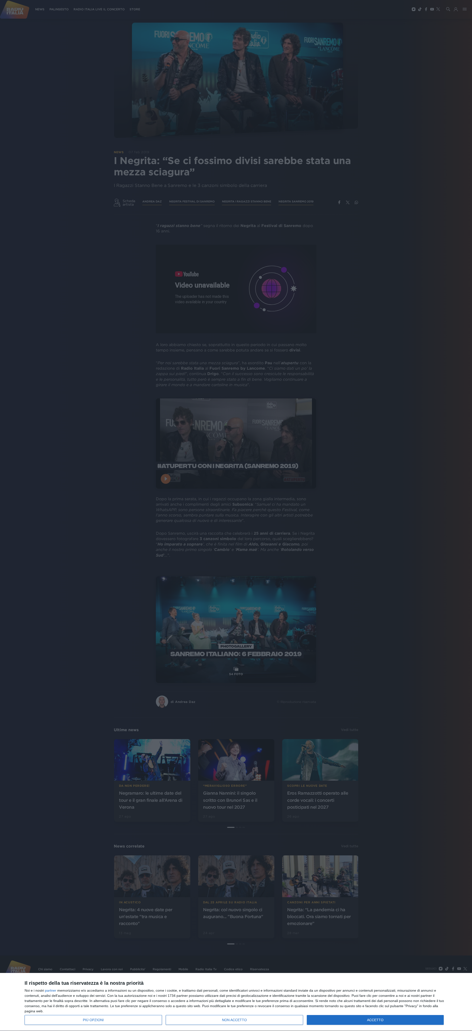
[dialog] (236, 1002)
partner (50, 990)
